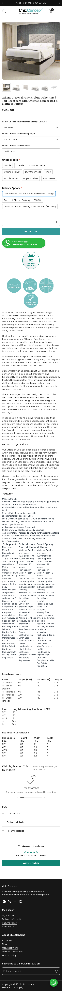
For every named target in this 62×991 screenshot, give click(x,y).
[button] (4, 11)
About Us (7, 940)
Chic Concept (28, 984)
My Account (8, 915)
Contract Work (10, 947)
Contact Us (8, 926)
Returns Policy (9, 922)
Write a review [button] (31, 863)
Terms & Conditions (12, 951)
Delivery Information (12, 919)
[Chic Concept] (31, 11)
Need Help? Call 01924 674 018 (31, 3)
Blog (4, 944)
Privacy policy (9, 955)
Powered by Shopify (12, 987)
